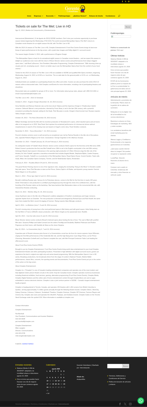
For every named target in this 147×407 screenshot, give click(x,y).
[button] (141, 400)
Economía (49, 16)
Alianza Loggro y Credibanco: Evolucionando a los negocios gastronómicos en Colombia (121, 142)
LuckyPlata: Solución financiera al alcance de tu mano (119, 160)
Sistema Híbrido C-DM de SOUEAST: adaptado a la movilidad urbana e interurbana (27, 370)
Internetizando (85, 368)
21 (59, 384)
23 (64, 384)
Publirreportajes (64, 16)
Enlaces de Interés (96, 16)
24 (47, 387)
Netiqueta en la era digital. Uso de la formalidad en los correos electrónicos (121, 114)
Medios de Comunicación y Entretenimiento (40, 30)
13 (56, 381)
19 (53, 384)
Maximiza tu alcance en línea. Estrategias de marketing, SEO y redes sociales (121, 123)
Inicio (29, 16)
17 (47, 384)
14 (59, 381)
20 (56, 384)
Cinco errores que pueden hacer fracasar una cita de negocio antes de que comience (28, 381)
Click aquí (120, 50)
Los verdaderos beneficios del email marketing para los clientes (121, 132)
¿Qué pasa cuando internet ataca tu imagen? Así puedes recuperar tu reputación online (121, 151)
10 (47, 381)
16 (64, 381)
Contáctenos (110, 16)
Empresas (37, 16)
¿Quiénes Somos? (80, 16)
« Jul (47, 393)
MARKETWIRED (27, 344)
